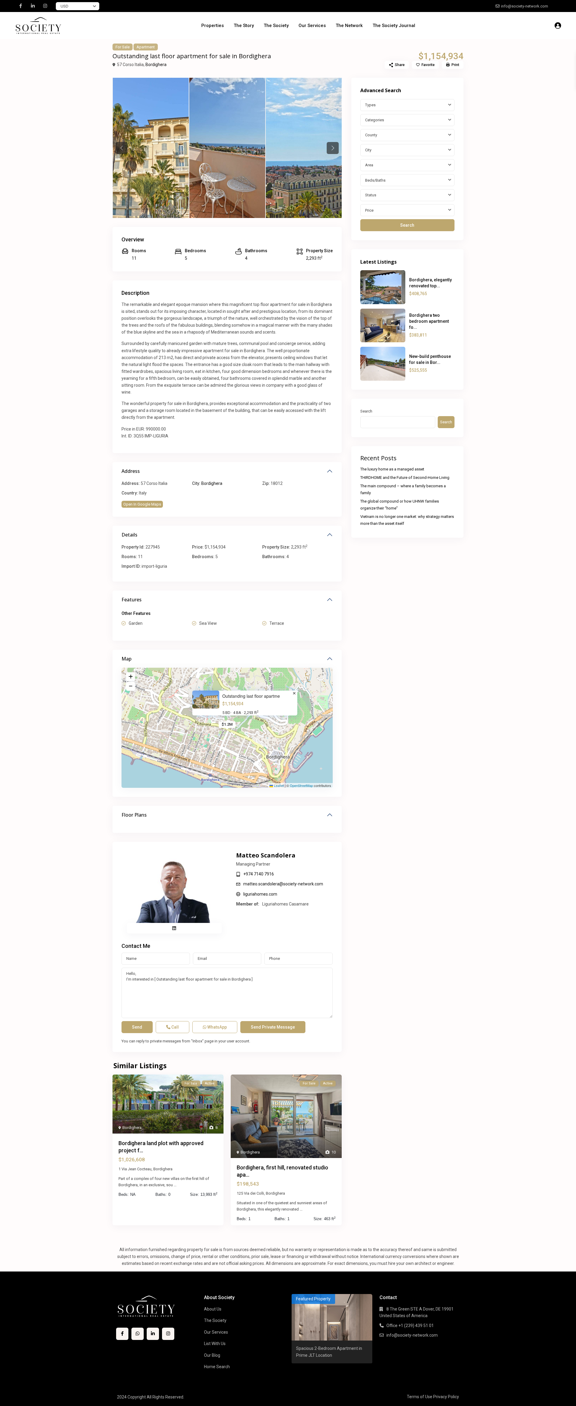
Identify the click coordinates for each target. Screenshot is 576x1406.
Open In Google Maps (142, 504)
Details (129, 534)
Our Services (312, 25)
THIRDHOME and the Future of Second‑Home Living (404, 477)
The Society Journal (394, 25)
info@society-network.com (412, 1335)
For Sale (123, 47)
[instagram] (45, 6)
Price (369, 210)
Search (407, 225)
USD (64, 6)
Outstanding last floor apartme (251, 696)
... (175, 1185)
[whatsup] (137, 1334)
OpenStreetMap (301, 785)
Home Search (217, 1366)
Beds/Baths (375, 180)
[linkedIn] (33, 6)
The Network (349, 25)
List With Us (215, 1343)
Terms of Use (419, 1396)
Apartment (145, 47)
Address (131, 471)
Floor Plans (134, 815)
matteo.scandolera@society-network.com (283, 883)
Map (126, 658)
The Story (244, 25)
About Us (212, 1309)
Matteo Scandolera (266, 855)
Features (132, 599)
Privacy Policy (446, 1396)
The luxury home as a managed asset (392, 469)
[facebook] (20, 6)
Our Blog (212, 1355)
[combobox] (407, 105)
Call (174, 1027)
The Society (276, 25)
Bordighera (156, 64)
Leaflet (278, 785)
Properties (212, 25)
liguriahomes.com (260, 894)
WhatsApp (216, 1027)
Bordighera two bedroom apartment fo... (429, 321)
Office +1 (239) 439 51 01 (410, 1325)
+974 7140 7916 (258, 874)
